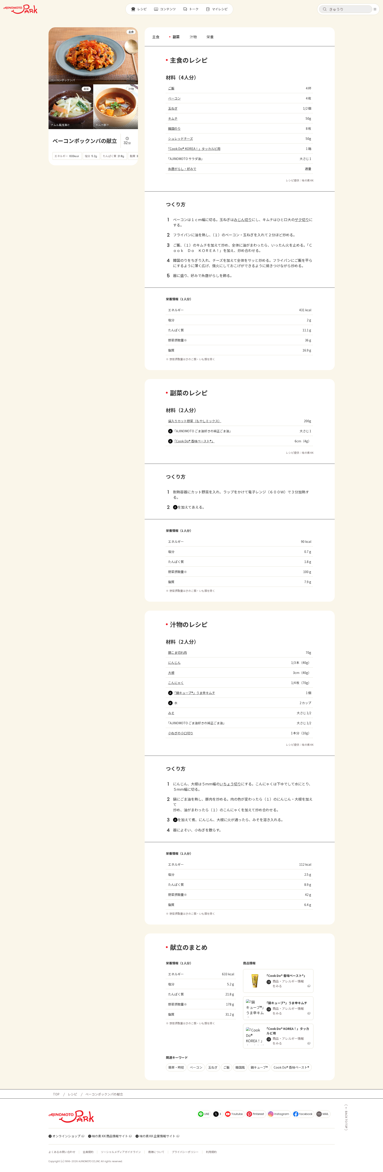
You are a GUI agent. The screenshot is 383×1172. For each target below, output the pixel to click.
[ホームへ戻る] (20, 9)
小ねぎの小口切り (180, 733)
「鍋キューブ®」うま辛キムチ (194, 692)
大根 (171, 672)
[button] (345, 9)
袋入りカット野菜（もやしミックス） (194, 421)
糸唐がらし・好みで (182, 168)
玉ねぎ (173, 108)
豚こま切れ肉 (177, 652)
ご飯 (171, 88)
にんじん (174, 662)
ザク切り (302, 219)
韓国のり (174, 128)
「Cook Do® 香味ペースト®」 (194, 441)
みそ (171, 713)
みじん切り (243, 219)
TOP (56, 1094)
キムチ (173, 118)
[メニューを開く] (375, 9)
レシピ (72, 1094)
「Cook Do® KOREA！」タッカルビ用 (194, 148)
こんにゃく (176, 682)
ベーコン (174, 98)
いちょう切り (230, 783)
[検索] (324, 9)
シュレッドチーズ (180, 138)
